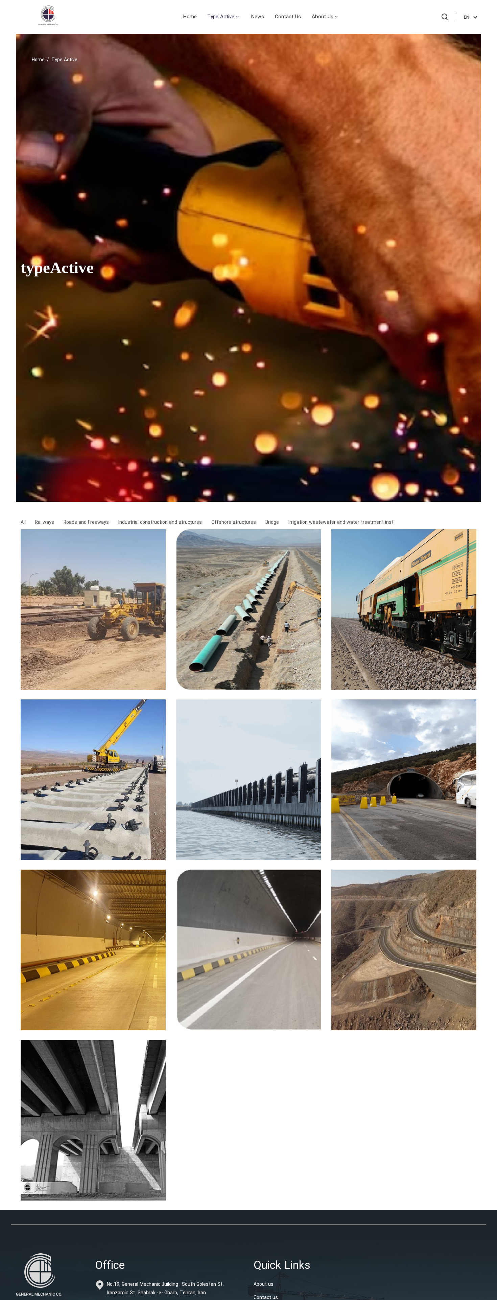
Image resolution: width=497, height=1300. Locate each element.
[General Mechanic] (48, 16)
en (466, 17)
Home (38, 60)
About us (264, 1284)
